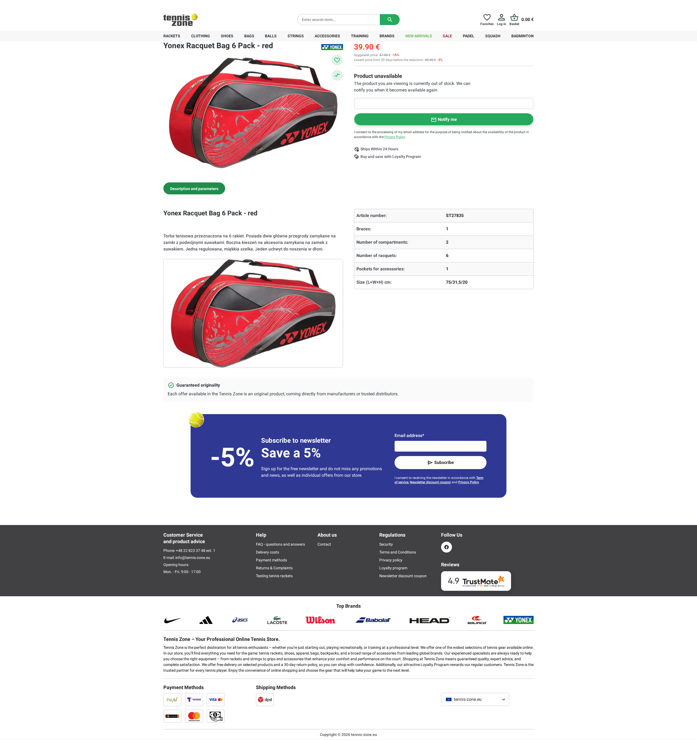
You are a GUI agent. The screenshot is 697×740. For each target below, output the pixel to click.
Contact (324, 544)
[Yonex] (332, 47)
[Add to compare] (337, 75)
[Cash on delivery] (216, 716)
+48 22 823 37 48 (193, 4)
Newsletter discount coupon (430, 482)
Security (386, 544)
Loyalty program (393, 568)
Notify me (447, 119)
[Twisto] (194, 699)
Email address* (409, 435)
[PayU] (172, 699)
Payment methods (271, 560)
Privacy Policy (394, 137)
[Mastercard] (194, 716)
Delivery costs (267, 552)
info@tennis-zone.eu (192, 557)
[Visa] (216, 699)
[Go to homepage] (180, 19)
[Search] (390, 19)
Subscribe (444, 462)
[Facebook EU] (446, 547)
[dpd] (265, 699)
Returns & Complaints (274, 568)
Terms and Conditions (397, 552)
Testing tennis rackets (274, 576)
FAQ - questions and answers (280, 544)
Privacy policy (390, 560)
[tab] (194, 188)
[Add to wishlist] (337, 59)
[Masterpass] (172, 716)
